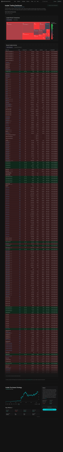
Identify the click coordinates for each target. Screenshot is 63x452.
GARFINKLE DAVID (8, 332)
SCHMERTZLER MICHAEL (9, 343)
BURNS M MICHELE (8, 339)
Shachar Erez (7, 125)
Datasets (18, 1)
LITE (19, 100)
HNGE (20, 352)
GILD (19, 298)
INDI (19, 356)
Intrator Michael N (8, 127)
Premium (27, 1)
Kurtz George (7, 145)
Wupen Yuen (7, 98)
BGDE (20, 307)
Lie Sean (7, 78)
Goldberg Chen (8, 129)
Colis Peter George (8, 370)
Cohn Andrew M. (8, 328)
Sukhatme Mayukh (8, 73)
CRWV (20, 120)
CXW (19, 332)
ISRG (19, 169)
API (34, 1)
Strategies (23, 1)
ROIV (19, 73)
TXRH (20, 160)
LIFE (19, 370)
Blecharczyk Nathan (8, 368)
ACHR (20, 140)
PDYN (20, 173)
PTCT (20, 343)
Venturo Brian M (8, 116)
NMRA (20, 334)
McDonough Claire (8, 69)
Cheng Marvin (7, 62)
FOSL (20, 312)
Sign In (55, 1)
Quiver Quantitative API (29, 379)
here (45, 398)
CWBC (20, 245)
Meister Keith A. (8, 187)
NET (19, 247)
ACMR (20, 64)
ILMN (19, 187)
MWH (20, 138)
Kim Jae (7, 107)
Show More (38, 416)
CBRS (20, 80)
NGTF (20, 71)
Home (15, 1)
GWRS (20, 249)
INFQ (19, 238)
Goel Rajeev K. (7, 243)
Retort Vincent (7, 102)
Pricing (32, 1)
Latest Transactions (9, 47)
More (37, 1)
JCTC (20, 178)
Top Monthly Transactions (18, 47)
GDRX (20, 51)
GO (19, 354)
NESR (20, 296)
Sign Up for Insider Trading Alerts (52, 5)
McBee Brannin (7, 120)
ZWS (19, 363)
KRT (19, 62)
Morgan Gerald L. (8, 160)
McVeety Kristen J (8, 118)
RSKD (20, 124)
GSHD (20, 314)
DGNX (20, 109)
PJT (19, 361)
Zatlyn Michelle (8, 247)
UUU (19, 162)
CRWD (20, 142)
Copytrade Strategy (50, 409)
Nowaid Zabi (7, 357)
